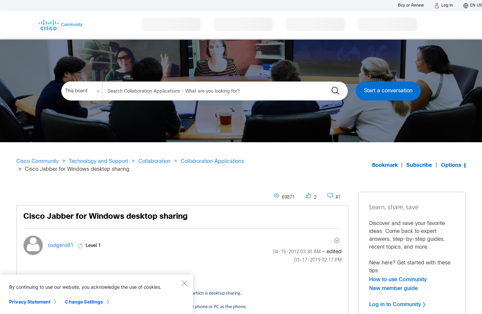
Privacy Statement (29, 301)
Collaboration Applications (212, 161)
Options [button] (451, 165)
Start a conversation (388, 90)
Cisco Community (37, 161)
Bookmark (385, 165)
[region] (96, 294)
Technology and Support (98, 161)
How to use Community (398, 279)
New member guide (393, 288)
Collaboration (154, 161)
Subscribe (419, 165)
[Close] (184, 283)
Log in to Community (396, 304)
